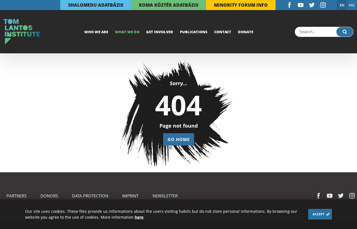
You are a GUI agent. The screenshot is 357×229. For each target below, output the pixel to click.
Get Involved (159, 31)
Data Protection (90, 196)
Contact (222, 31)
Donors (49, 196)
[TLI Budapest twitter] (312, 5)
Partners (16, 196)
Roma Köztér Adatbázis (168, 5)
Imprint (130, 196)
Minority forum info (241, 5)
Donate (245, 31)
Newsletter (165, 196)
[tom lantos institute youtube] (301, 5)
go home (179, 139)
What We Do (127, 31)
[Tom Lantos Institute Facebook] (289, 5)
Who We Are (96, 31)
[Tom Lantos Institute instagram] (323, 5)
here (139, 217)
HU (352, 5)
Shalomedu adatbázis (95, 5)
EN (342, 5)
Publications (194, 31)
